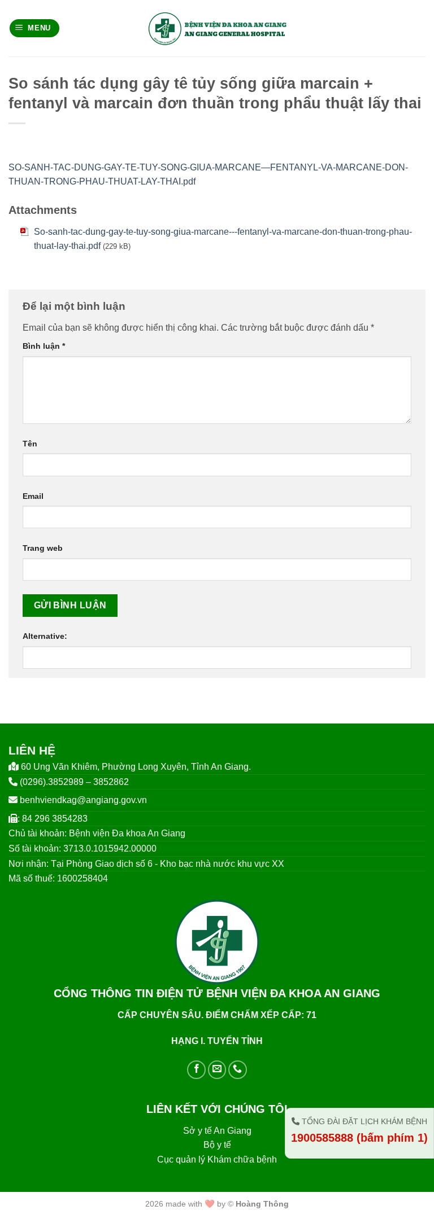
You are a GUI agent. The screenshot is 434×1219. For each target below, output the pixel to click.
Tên (30, 443)
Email (33, 496)
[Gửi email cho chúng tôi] (217, 1069)
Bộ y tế (217, 1145)
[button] (35, 28)
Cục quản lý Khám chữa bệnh (217, 1159)
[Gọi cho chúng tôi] (237, 1069)
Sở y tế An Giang (217, 1130)
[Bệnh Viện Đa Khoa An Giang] (217, 28)
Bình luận (44, 345)
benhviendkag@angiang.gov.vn (83, 800)
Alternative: (45, 636)
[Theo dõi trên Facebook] (196, 1069)
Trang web (43, 548)
